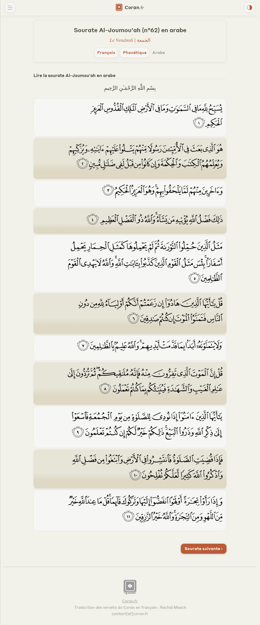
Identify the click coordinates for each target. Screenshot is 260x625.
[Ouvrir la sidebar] (10, 8)
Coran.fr (130, 600)
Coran (133, 7)
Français (106, 52)
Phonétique (135, 52)
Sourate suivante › (204, 548)
